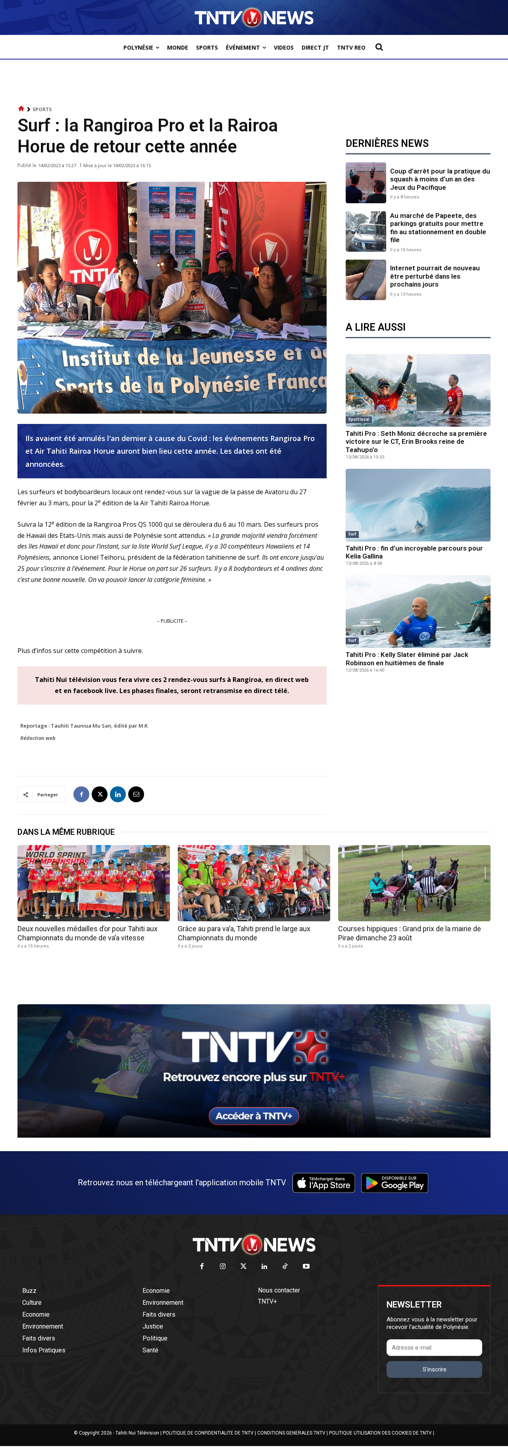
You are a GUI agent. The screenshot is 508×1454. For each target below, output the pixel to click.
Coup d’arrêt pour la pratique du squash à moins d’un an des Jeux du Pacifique (440, 179)
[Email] (136, 794)
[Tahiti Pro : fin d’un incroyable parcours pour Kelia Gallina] (418, 505)
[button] (379, 46)
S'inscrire (434, 1369)
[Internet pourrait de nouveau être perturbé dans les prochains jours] (366, 280)
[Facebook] (81, 794)
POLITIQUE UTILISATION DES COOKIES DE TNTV (380, 1433)
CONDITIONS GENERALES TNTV (291, 1433)
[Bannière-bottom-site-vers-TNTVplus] (254, 1135)
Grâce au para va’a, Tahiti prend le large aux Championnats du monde (244, 933)
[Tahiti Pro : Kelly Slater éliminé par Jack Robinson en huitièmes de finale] (418, 611)
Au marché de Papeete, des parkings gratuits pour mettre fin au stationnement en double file (438, 228)
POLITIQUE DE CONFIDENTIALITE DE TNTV (208, 1433)
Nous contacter (279, 1290)
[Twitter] (243, 1266)
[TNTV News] (254, 1244)
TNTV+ (267, 1301)
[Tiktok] (285, 1266)
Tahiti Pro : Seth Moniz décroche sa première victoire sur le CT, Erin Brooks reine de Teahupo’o (416, 441)
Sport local (358, 419)
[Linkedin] (118, 794)
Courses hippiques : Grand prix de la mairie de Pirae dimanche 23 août (409, 933)
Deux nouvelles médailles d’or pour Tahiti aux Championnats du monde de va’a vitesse (87, 933)
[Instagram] (222, 1266)
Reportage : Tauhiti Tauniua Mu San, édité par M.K (84, 725)
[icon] (21, 109)
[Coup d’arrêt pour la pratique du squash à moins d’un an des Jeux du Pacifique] (366, 182)
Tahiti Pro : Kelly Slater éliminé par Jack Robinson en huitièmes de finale (407, 658)
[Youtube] (306, 1266)
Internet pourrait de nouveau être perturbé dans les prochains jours (435, 276)
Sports (42, 109)
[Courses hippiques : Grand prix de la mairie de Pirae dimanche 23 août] (414, 883)
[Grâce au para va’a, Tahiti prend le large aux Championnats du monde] (254, 883)
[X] (100, 794)
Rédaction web (38, 737)
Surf (352, 534)
